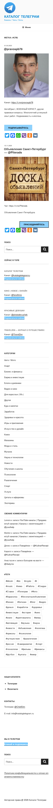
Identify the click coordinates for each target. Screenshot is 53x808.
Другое (7, 400)
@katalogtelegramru (20, 275)
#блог (32, 601)
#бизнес (10, 601)
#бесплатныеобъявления (33, 596)
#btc (18, 580)
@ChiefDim (19, 706)
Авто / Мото (10, 360)
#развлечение (30, 638)
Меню (28, 27)
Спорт (7, 485)
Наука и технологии (13, 457)
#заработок (22, 607)
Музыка (8, 451)
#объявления (24, 628)
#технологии (12, 649)
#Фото (34, 591)
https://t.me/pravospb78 (22, 102)
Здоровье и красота (13, 417)
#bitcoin (9, 580)
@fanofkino (16, 294)
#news (19, 586)
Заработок (9, 411)
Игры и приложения (13, 422)
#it (36, 580)
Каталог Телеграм (21, 16)
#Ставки (10, 591)
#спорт (39, 643)
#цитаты (22, 654)
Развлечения (10, 480)
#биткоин (21, 601)
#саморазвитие (24, 643)
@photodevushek (19, 314)
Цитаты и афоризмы (14, 497)
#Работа (30, 586)
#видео (42, 601)
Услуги (7, 491)
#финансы (39, 649)
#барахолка (11, 596)
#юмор (33, 654)
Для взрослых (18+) (14, 394)
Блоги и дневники (12, 382)
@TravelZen (17, 334)
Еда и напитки (11, 405)
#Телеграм (23, 591)
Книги (7, 434)
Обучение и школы (13, 468)
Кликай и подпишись (16, 744)
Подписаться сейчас (14, 278)
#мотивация (11, 622)
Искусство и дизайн (14, 428)
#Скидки (42, 586)
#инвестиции (12, 612)
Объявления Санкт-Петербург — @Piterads (25, 150)
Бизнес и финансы (13, 371)
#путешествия (13, 638)
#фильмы (26, 649)
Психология (10, 474)
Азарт (7, 365)
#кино (37, 612)
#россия (10, 643)
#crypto (27, 580)
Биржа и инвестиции (14, 377)
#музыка (25, 622)
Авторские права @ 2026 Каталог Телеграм (25, 799)
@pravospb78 (13, 49)
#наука (36, 622)
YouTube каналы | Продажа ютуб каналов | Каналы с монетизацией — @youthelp (25, 524)
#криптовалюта (23, 617)
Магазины (9, 440)
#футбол (10, 654)
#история (26, 612)
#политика (40, 628)
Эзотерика (9, 503)
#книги (9, 617)
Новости (8, 462)
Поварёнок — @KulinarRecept (34, 545)
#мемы (37, 617)
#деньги (9, 607)
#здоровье (37, 607)
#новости (10, 628)
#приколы (10, 633)
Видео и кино (10, 388)
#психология (25, 633)
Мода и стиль (11, 445)
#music (9, 586)
